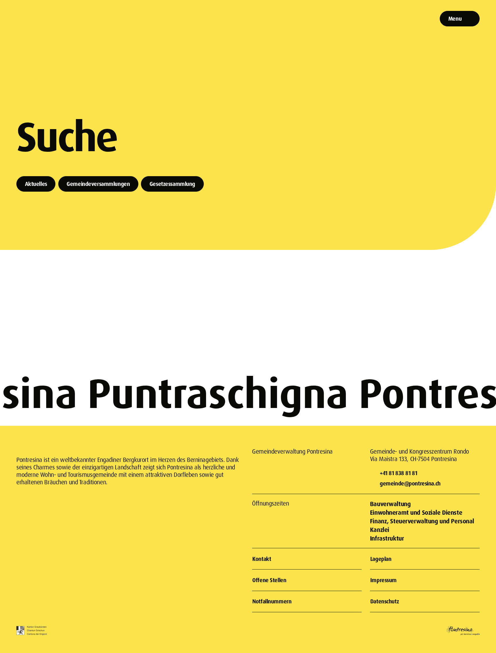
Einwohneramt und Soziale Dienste (416, 512)
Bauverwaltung (390, 504)
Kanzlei (379, 529)
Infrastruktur (387, 538)
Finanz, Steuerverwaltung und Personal (422, 521)
